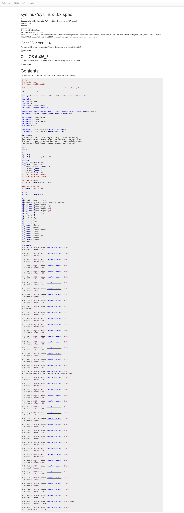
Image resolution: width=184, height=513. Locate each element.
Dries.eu (6, 3)
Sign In (31, 3)
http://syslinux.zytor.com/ (34, 32)
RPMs (16, 3)
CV (23, 3)
